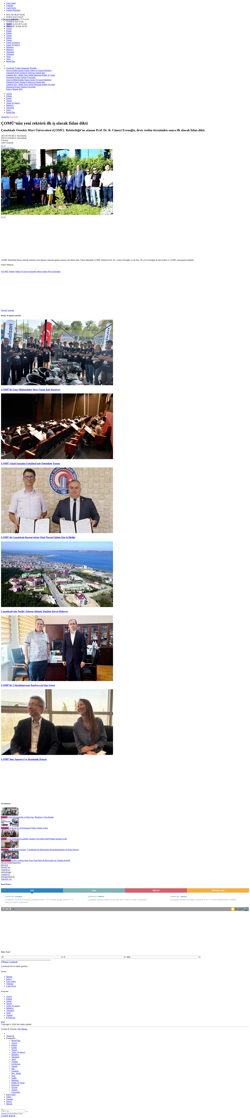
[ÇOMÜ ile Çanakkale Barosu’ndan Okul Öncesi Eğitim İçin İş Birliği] (57, 532)
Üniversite (31, 77)
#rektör (12, 271)
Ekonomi (10, 77)
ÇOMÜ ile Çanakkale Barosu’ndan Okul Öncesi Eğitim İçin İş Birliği (38, 537)
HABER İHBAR (8, 1116)
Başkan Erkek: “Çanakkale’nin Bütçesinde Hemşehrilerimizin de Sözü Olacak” (44, 850)
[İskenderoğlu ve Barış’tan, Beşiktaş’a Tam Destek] (10, 815)
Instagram (25, 68)
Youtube (33, 68)
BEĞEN (4, 865)
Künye (9, 89)
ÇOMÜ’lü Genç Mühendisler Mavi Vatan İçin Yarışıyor (30, 389)
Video (8, 1097)
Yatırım (38, 73)
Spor (25, 75)
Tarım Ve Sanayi (13, 42)
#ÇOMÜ (4, 271)
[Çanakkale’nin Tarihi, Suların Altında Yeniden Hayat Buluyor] (57, 606)
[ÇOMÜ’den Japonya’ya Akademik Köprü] (57, 754)
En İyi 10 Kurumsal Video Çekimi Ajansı (28, 828)
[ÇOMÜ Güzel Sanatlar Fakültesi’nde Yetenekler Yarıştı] (57, 458)
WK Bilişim (22, 1029)
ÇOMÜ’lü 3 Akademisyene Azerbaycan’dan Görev (28, 685)
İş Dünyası (30, 73)
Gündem (9, 75)
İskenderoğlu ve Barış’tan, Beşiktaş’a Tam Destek (30, 817)
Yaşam (9, 35)
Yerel (8, 57)
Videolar (9, 5)
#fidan (18, 271)
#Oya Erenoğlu (54, 271)
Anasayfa (5, 117)
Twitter (18, 68)
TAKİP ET (5, 870)
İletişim (15, 89)
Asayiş (9, 24)
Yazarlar (9, 1099)
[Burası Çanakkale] (9, 19)
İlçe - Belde (18, 75)
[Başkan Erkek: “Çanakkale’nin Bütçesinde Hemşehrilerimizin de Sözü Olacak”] (10, 847)
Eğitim (9, 26)
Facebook (10, 68)
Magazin (37, 75)
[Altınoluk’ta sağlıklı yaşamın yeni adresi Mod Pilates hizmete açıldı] (10, 836)
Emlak (9, 31)
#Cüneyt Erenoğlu (28, 271)
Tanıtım (22, 73)
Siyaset (17, 77)
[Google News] (8, 148)
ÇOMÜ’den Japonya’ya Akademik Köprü (24, 759)
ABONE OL (6, 879)
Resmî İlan (10, 61)
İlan (43, 73)
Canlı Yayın (11, 8)
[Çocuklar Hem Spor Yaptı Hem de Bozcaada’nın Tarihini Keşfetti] (10, 858)
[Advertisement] (79, 238)
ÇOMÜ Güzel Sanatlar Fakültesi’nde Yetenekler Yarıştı (30, 463)
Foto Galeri (11, 3)
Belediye (10, 47)
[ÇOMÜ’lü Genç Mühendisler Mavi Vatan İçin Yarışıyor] (57, 384)
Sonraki (11, 310)
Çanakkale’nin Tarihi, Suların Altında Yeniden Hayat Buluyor (34, 611)
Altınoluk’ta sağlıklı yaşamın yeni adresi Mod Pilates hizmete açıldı (37, 839)
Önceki (4, 310)
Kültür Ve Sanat (48, 75)
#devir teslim (42, 271)
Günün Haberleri (13, 10)
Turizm (23, 77)
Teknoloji (10, 52)
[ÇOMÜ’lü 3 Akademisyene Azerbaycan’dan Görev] (57, 680)
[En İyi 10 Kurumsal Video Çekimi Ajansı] (10, 826)
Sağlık (31, 75)
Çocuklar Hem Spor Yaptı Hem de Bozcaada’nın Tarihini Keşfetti (40, 860)
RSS (21, 89)
